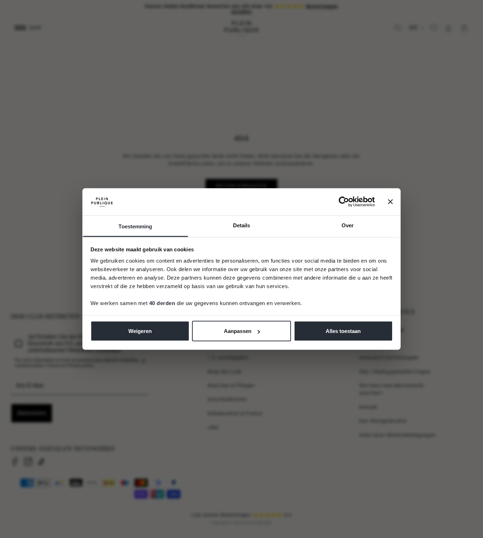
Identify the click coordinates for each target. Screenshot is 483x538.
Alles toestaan (343, 331)
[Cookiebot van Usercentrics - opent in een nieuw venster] (344, 202)
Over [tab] (348, 225)
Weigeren (140, 331)
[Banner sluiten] (390, 201)
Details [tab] (241, 225)
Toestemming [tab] (135, 226)
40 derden (162, 303)
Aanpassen (237, 331)
